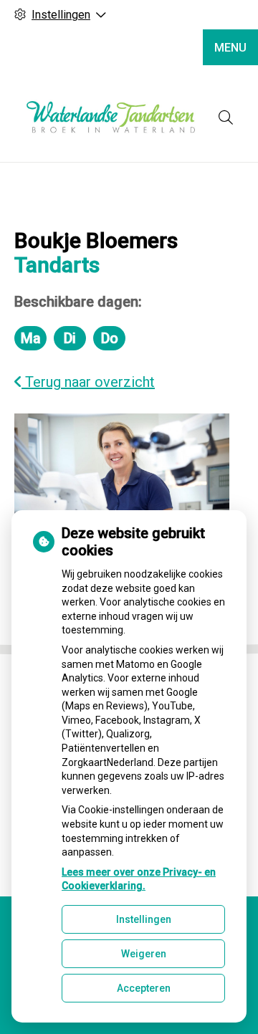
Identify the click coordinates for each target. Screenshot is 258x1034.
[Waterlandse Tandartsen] (111, 117)
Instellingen (143, 919)
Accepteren (144, 988)
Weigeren (143, 953)
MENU (230, 47)
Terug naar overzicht (88, 382)
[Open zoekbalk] (226, 117)
